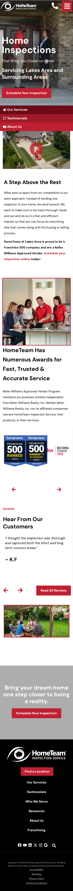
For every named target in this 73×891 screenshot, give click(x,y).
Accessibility (36, 869)
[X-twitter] (35, 845)
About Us (37, 820)
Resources (37, 811)
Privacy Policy (36, 878)
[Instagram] (40, 845)
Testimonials (36, 792)
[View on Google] (45, 845)
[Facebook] (19, 845)
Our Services (36, 782)
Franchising (36, 830)
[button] (36, 150)
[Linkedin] (30, 845)
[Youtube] (25, 845)
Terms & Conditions (36, 883)
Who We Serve (36, 801)
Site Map (36, 874)
